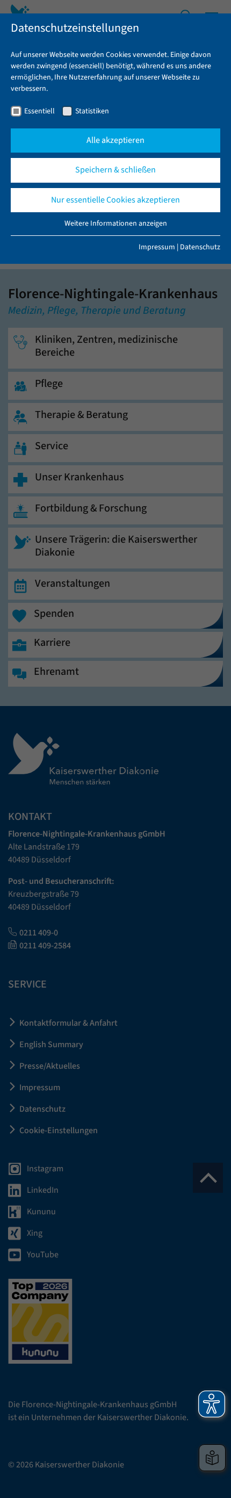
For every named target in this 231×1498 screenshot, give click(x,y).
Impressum (157, 247)
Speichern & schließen (115, 170)
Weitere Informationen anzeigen (115, 223)
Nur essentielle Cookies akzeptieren (115, 200)
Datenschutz (200, 247)
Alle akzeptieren (115, 140)
